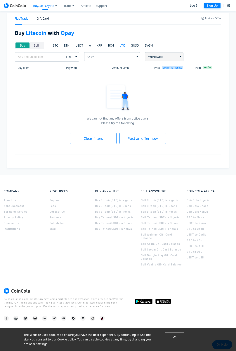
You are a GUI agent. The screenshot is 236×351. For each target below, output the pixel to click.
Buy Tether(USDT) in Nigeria (114, 217)
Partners (55, 217)
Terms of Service (15, 211)
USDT (79, 45)
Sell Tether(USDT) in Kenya (159, 228)
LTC (122, 45)
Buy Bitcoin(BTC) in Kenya (113, 211)
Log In (194, 6)
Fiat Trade (21, 18)
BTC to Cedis (196, 228)
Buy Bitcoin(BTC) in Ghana (113, 206)
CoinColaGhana (197, 206)
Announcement (14, 206)
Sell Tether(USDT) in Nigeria (160, 217)
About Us (10, 200)
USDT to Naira (196, 223)
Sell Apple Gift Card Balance (160, 243)
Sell (36, 45)
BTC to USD (194, 251)
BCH (111, 45)
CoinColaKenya (197, 211)
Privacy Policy (13, 217)
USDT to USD (195, 257)
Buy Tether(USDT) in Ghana (113, 223)
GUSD (135, 45)
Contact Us (57, 211)
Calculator (56, 223)
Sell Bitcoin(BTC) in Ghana (159, 206)
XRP (99, 45)
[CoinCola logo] (15, 5)
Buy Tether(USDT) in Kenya (113, 228)
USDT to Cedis (196, 234)
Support (55, 200)
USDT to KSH (195, 246)
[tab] (21, 18)
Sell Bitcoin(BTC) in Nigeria (159, 200)
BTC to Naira (195, 217)
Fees (52, 206)
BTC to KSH (195, 240)
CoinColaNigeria (198, 200)
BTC (55, 45)
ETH (67, 45)
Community (11, 223)
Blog (52, 228)
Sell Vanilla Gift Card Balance (161, 264)
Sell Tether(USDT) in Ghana (159, 223)
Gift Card (43, 18)
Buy (22, 45)
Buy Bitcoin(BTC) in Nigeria (113, 200)
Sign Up (212, 6)
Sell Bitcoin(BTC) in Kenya (159, 211)
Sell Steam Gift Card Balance (161, 249)
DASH (149, 45)
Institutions (12, 228)
